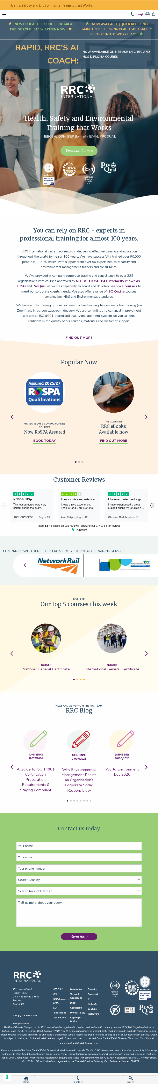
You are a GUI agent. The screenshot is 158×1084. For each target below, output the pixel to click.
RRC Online (59, 1017)
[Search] (131, 1078)
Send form (79, 937)
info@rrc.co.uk (21, 1023)
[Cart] (154, 14)
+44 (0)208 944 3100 (25, 1015)
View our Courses (79, 151)
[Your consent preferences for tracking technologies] (7, 1077)
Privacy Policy (77, 1012)
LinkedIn (92, 1004)
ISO (55, 1007)
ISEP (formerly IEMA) (61, 1001)
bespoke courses (123, 286)
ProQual (39, 286)
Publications (59, 1012)
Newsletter (76, 989)
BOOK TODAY (44, 440)
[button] (76, 462)
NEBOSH (83, 281)
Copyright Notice (75, 1019)
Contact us (76, 1007)
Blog (73, 1002)
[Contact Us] (133, 14)
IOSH (95, 281)
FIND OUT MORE (79, 337)
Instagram (93, 1014)
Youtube (92, 1009)
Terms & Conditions (76, 996)
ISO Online (116, 291)
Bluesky (92, 989)
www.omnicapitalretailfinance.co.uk (79, 1043)
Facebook (93, 994)
